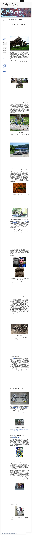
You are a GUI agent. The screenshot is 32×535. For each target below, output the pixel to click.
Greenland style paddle (16, 298)
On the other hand (12, 358)
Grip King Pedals (15, 407)
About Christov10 (6, 17)
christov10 (18, 437)
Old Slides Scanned (11, 17)
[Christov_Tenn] (16, 12)
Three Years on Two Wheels (19, 24)
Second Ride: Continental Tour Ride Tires (5, 34)
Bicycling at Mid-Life (17, 436)
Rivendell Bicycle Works (12, 430)
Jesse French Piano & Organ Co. (4, 26)
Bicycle (12, 429)
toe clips (16, 430)
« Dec (3, 58)
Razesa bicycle (21, 429)
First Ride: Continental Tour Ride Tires (5, 23)
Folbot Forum (26, 221)
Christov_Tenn (9, 4)
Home (2, 17)
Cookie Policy (15, 533)
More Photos (4, 71)
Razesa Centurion (26, 429)
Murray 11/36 (4, 37)
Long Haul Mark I (5, 36)
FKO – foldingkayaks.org (13, 222)
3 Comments (18, 430)
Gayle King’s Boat (17, 17)
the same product (25, 407)
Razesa (18, 414)
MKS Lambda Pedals (16, 388)
